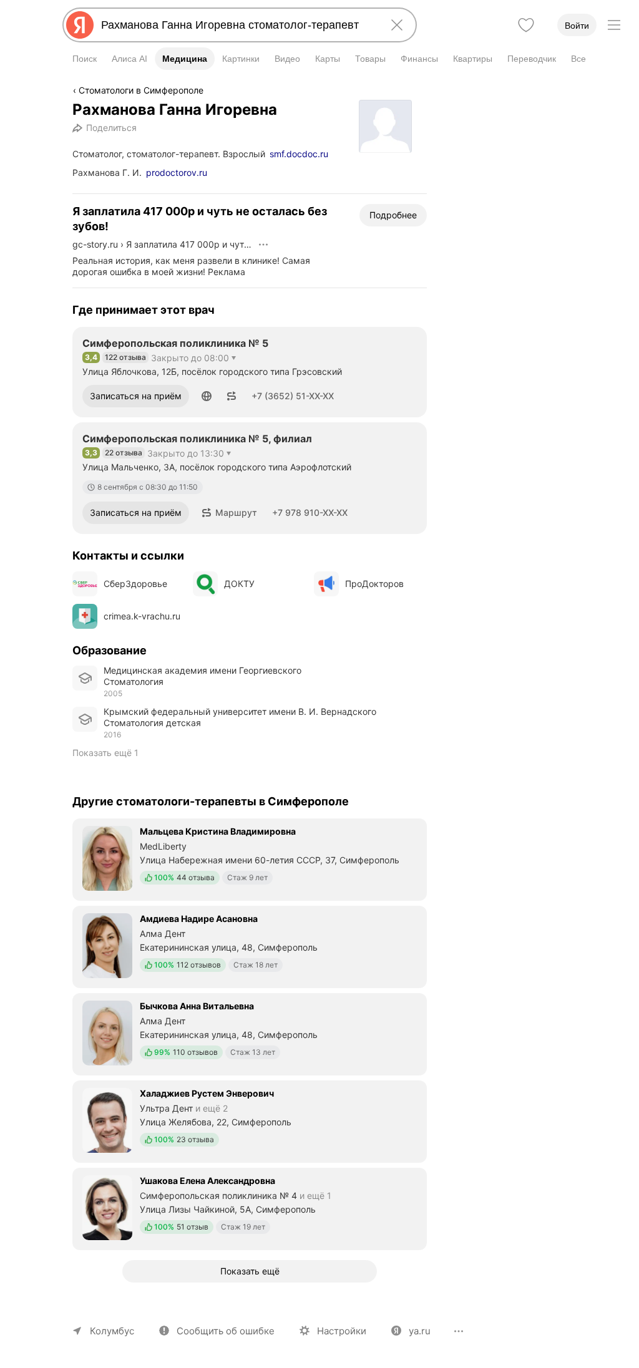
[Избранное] (526, 25)
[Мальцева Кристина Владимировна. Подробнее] (249, 858)
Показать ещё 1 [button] (105, 752)
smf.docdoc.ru (299, 153)
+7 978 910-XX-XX (310, 512)
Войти (577, 26)
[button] (206, 396)
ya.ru (420, 1331)
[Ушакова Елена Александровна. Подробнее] (249, 1207)
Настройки (341, 1331)
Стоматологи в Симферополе (141, 90)
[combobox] (237, 25)
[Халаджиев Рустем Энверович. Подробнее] (249, 1120)
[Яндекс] (80, 25)
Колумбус (112, 1331)
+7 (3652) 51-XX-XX (292, 396)
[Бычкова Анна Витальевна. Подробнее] (249, 1033)
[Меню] (614, 24)
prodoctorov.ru (176, 172)
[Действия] (263, 245)
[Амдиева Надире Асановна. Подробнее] (249, 945)
